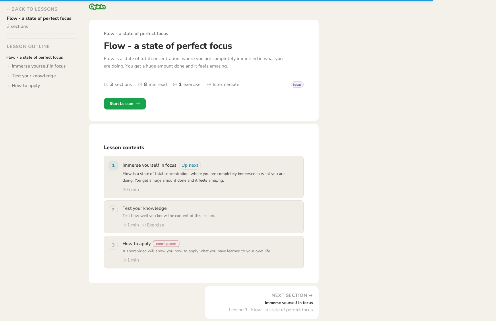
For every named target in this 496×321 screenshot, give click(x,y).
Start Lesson (121, 103)
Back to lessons (34, 9)
